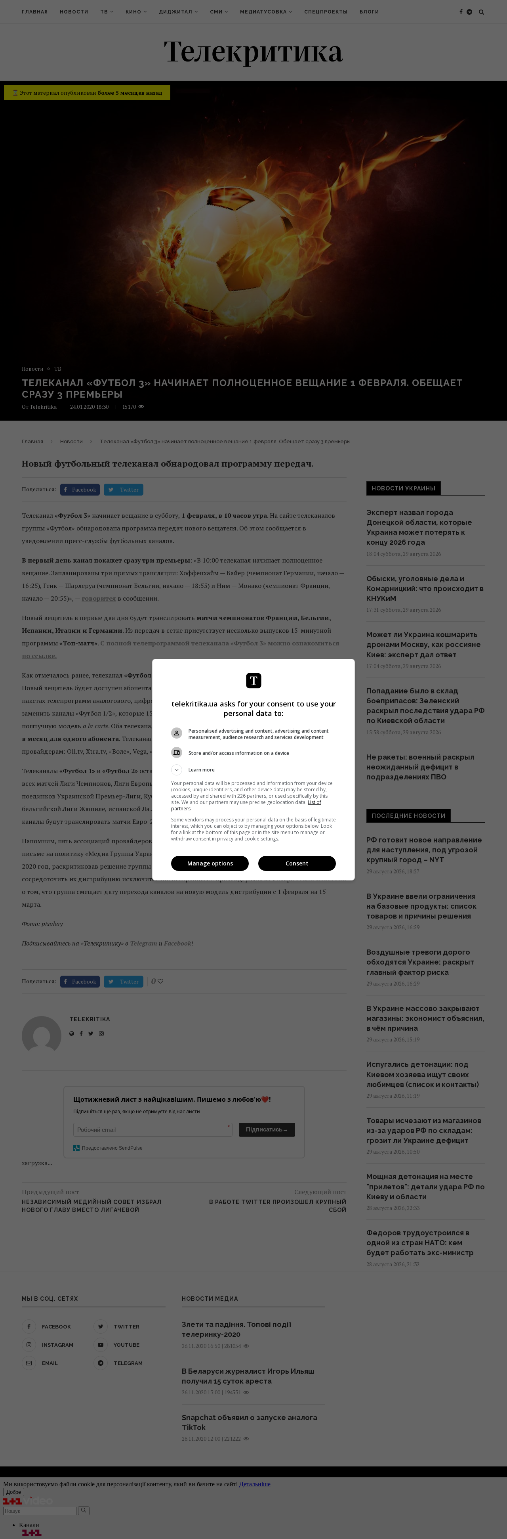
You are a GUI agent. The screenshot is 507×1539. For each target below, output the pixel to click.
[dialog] (253, 770)
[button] (253, 769)
